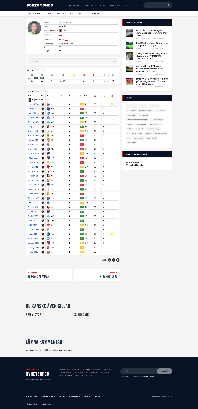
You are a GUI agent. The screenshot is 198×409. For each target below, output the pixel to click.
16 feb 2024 (33, 158)
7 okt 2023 (33, 221)
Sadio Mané (151, 138)
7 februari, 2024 (142, 74)
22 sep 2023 (33, 229)
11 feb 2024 (33, 162)
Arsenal (143, 106)
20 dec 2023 (33, 180)
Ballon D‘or (154, 106)
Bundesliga (160, 110)
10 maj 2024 (33, 113)
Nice (65, 30)
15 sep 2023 (33, 234)
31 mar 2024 (33, 135)
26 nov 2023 (33, 198)
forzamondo (158, 38)
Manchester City (153, 129)
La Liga (129, 129)
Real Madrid (138, 138)
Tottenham (131, 142)
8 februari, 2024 (142, 48)
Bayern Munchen (145, 110)
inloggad (42, 350)
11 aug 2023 (33, 252)
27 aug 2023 (33, 243)
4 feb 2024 (33, 167)
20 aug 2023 (33, 247)
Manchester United (134, 133)
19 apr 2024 (33, 127)
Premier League (160, 133)
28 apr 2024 (33, 118)
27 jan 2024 (33, 171)
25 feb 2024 (33, 153)
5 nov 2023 (33, 207)
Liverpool (139, 129)
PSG (128, 138)
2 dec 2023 (33, 194)
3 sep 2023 (33, 238)
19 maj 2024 (33, 104)
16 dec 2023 (33, 185)
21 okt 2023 (33, 216)
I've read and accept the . (138, 376)
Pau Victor (33, 315)
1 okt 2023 (32, 225)
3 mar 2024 (33, 149)
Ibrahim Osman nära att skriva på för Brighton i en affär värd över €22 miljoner (152, 81)
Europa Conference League (137, 120)
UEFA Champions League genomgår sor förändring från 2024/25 (151, 33)
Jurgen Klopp (141, 124)
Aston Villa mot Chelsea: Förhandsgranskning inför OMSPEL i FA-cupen (149, 69)
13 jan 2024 (33, 176)
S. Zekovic (81, 315)
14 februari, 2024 (142, 38)
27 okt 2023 (33, 212)
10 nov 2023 (33, 203)
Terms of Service (45, 404)
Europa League (157, 120)
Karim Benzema (156, 124)
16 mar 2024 (33, 140)
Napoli (148, 133)
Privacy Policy (149, 376)
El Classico (144, 115)
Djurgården (131, 115)
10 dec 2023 (33, 189)
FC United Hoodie (134, 165)
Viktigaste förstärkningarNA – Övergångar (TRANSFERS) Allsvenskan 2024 (151, 56)
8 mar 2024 (33, 144)
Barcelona (131, 110)
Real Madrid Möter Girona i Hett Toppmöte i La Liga (152, 44)
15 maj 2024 (33, 109)
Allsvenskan (131, 106)
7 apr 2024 (33, 131)
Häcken (130, 124)
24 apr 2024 (33, 122)
